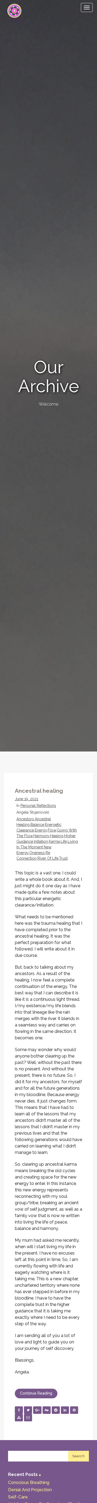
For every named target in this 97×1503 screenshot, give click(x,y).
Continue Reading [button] (36, 1393)
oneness (37, 853)
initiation (41, 841)
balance (37, 824)
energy (41, 830)
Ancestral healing (39, 790)
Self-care (18, 1497)
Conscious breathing (28, 1482)
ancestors (25, 819)
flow (52, 830)
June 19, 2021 (26, 799)
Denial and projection (30, 1489)
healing (56, 836)
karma (54, 841)
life (64, 841)
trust (63, 858)
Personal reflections (38, 805)
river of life (47, 858)
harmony (41, 836)
